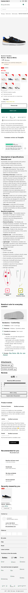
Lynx (24, 353)
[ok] (25, 9)
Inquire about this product (13, 395)
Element (5, 355)
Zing (10, 353)
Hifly (18, 353)
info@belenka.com (10, 526)
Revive (14, 353)
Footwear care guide (7, 369)
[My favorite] (16, 5)
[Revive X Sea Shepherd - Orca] (17, 87)
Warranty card (6, 365)
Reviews (4, 373)
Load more (13, 442)
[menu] (26, 5)
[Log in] (19, 5)
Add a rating (13, 392)
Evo (21, 353)
